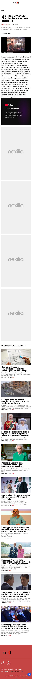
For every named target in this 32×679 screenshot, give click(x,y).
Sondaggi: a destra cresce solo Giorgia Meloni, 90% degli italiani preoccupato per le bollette (15, 529)
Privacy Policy (18, 669)
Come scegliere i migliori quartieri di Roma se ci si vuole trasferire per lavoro (15, 401)
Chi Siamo (4, 669)
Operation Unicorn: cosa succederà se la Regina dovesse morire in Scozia (12, 464)
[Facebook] (2, 662)
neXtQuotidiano (5, 24)
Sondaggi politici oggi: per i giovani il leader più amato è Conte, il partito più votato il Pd (15, 626)
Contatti (10, 669)
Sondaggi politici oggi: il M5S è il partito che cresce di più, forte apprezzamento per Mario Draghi (15, 594)
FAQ (2, 10)
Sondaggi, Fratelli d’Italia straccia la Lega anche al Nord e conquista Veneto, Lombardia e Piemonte (15, 562)
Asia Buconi (4, 538)
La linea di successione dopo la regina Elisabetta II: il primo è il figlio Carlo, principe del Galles (15, 433)
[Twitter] (7, 662)
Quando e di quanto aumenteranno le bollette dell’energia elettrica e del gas (15, 369)
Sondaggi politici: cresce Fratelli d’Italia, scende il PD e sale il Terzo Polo (15, 497)
